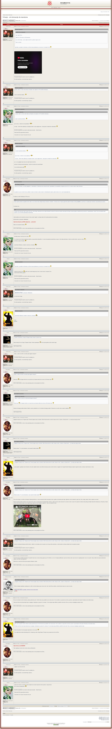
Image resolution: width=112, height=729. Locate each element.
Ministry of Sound (8, 576)
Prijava (59, 7)
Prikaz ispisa (5, 22)
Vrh (3, 103)
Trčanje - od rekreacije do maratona (15, 17)
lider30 (8, 332)
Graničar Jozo (8, 26)
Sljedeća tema (106, 22)
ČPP (52, 7)
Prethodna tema (101, 22)
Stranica (93, 20)
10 (105, 20)
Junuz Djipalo (8, 178)
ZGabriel (8, 106)
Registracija (55, 7)
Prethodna (96, 20)
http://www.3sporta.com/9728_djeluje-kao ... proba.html (25, 221)
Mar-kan (8, 307)
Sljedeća (107, 20)
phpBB (52, 723)
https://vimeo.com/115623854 (19, 645)
